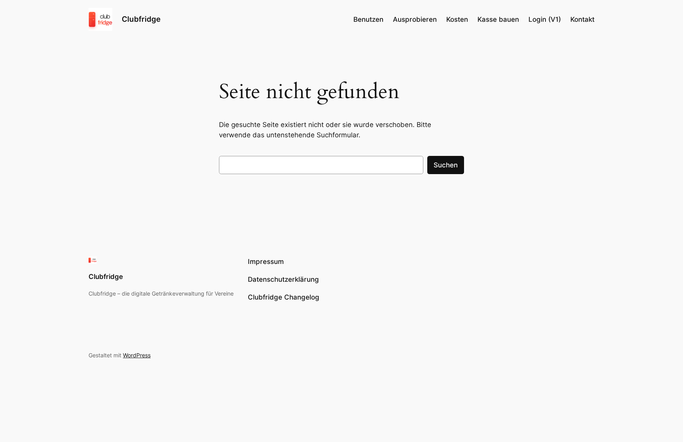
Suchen (446, 165)
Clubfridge (141, 19)
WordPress (137, 355)
